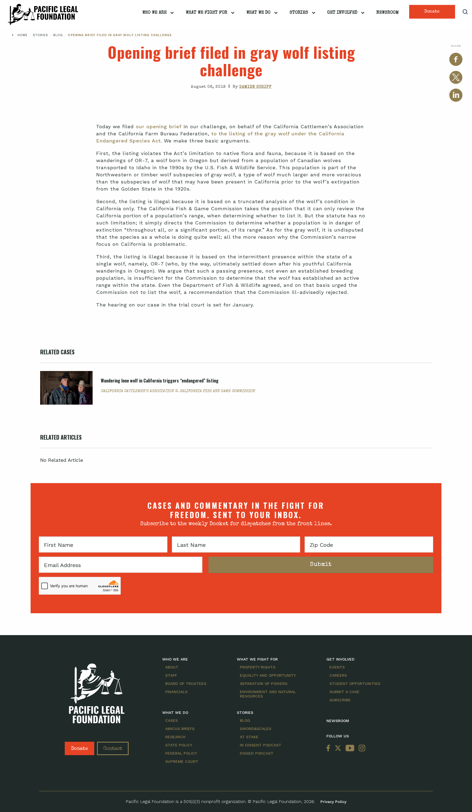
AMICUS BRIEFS (179, 728)
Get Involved (342, 13)
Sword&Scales (255, 728)
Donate (431, 12)
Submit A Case (344, 692)
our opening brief (159, 126)
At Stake (249, 737)
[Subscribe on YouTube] (349, 748)
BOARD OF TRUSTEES (185, 683)
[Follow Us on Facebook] (329, 748)
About (171, 667)
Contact (112, 748)
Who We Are (154, 13)
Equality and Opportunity (268, 675)
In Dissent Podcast (260, 745)
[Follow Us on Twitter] (337, 748)
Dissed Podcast (256, 753)
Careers (338, 675)
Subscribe (340, 700)
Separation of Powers (263, 683)
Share (456, 45)
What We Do (258, 13)
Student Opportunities (354, 683)
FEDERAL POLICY (181, 753)
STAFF (171, 675)
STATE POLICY (178, 745)
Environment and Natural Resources (268, 694)
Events (337, 667)
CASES (171, 720)
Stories (299, 13)
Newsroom (387, 13)
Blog (58, 35)
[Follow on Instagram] (360, 748)
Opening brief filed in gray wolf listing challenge (120, 35)
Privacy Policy (333, 801)
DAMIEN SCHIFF (255, 87)
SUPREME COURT (181, 761)
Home (22, 35)
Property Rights (257, 667)
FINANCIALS (176, 692)
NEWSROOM (337, 720)
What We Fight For (206, 13)
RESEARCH (175, 737)
